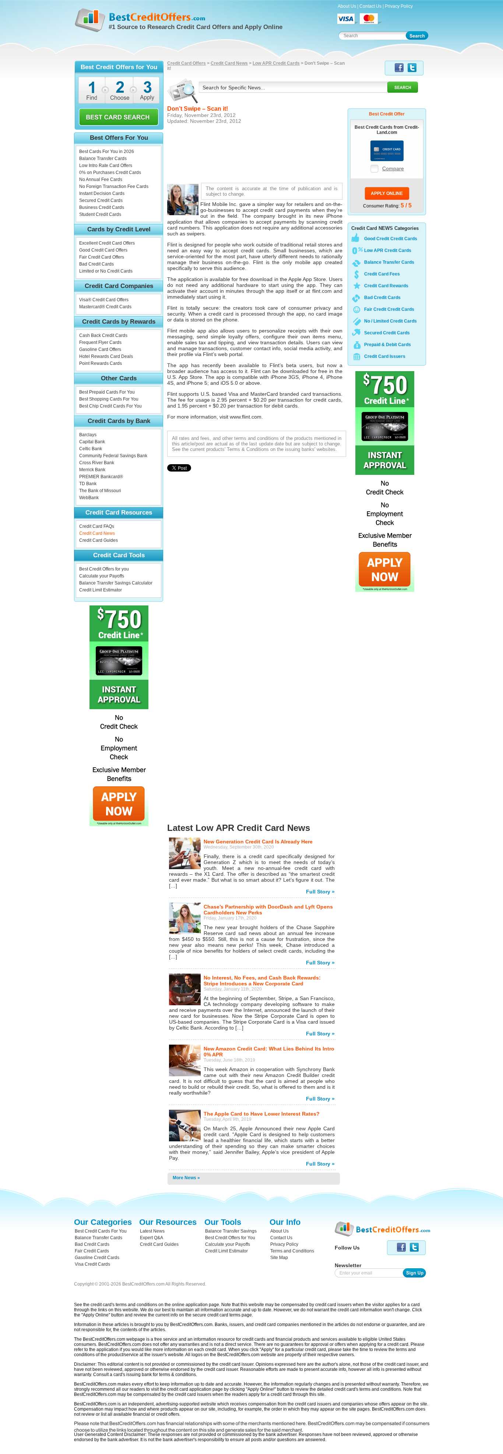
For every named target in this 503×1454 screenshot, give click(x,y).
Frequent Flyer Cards (100, 342)
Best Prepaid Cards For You (107, 392)
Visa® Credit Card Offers (104, 299)
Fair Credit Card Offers (101, 257)
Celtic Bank (90, 448)
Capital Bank (92, 441)
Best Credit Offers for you (104, 569)
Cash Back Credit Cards (103, 335)
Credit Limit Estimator (100, 590)
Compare (393, 168)
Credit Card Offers (186, 63)
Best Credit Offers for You (230, 1237)
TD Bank (87, 483)
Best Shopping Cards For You (108, 399)
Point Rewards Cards (100, 363)
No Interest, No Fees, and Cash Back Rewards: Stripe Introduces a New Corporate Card (262, 980)
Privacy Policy (399, 6)
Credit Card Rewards (386, 285)
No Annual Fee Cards (100, 179)
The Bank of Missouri (100, 490)
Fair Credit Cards (92, 1251)
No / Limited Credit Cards (390, 321)
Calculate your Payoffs (101, 576)
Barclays (87, 434)
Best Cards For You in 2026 (106, 151)
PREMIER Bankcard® (101, 476)
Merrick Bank (92, 469)
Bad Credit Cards (96, 264)
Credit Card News (97, 533)
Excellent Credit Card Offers (107, 243)
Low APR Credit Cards (276, 63)
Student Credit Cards (100, 214)
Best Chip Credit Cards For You (110, 406)
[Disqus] (256, 620)
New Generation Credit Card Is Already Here (258, 842)
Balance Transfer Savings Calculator (115, 583)
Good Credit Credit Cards (390, 238)
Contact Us (370, 6)
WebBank (89, 497)
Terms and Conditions (292, 1251)
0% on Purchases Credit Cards (110, 172)
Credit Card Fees (382, 274)
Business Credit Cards (101, 207)
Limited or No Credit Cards (106, 271)
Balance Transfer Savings (231, 1231)
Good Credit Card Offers (103, 250)
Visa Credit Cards (92, 1264)
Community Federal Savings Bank (113, 455)
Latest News (152, 1231)
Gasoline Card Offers (100, 349)
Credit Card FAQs (96, 526)
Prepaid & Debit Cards (387, 344)
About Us (347, 6)
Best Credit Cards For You (101, 1231)
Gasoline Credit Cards (97, 1257)
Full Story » (320, 892)
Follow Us (347, 1248)
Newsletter (348, 1265)
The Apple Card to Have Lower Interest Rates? (262, 1114)
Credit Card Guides (98, 540)
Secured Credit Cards (101, 200)
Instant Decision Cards (101, 193)
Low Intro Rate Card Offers (105, 165)
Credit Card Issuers (384, 356)
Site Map (279, 1257)
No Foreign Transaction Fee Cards (113, 186)
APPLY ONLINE (387, 193)
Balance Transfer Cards (103, 158)
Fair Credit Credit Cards (389, 309)
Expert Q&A (151, 1237)
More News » (186, 1177)
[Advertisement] (256, 152)
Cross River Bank (96, 462)
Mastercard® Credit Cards (105, 306)
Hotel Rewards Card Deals (106, 356)
